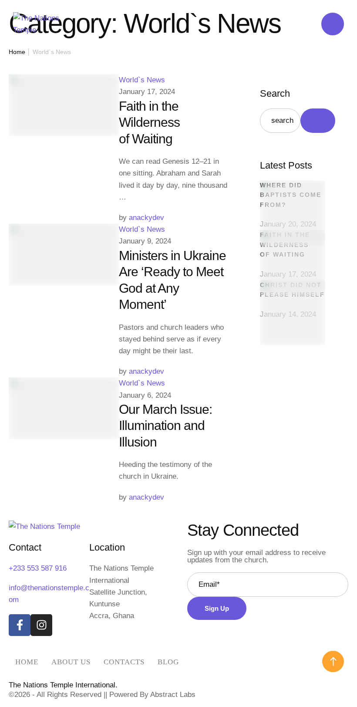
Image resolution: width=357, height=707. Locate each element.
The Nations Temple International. (63, 685)
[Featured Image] (64, 80)
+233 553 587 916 (38, 568)
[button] (333, 661)
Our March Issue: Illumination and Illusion (165, 425)
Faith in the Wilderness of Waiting (149, 122)
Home (17, 51)
